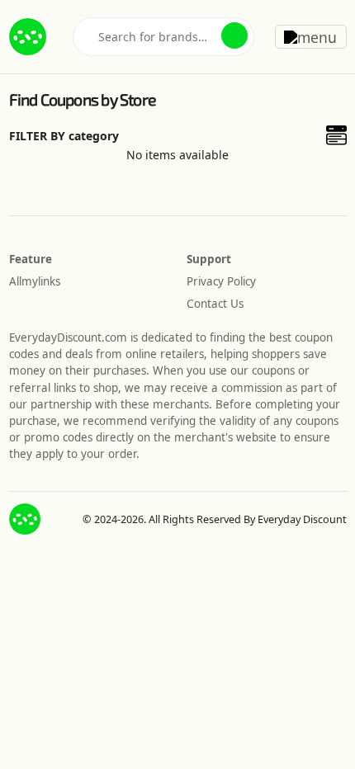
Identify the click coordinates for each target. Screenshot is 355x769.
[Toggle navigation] (311, 36)
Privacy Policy (221, 281)
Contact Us (215, 303)
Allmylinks (34, 281)
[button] (234, 35)
